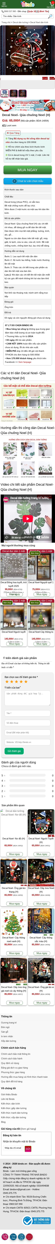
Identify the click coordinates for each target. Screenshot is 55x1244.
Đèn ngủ (5, 1027)
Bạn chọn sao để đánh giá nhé (21, 677)
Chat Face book (21, 1237)
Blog (3, 1122)
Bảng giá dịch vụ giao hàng (14, 1067)
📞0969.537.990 (9, 11)
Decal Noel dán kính (39, 22)
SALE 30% (29, 1237)
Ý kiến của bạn (13, 687)
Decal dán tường (20, 22)
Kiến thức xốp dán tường (13, 1117)
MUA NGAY (28, 170)
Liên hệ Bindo (8, 1099)
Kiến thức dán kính (10, 1103)
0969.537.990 (15, 1204)
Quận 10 (32, 11)
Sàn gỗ (4, 1031)
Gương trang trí (9, 1022)
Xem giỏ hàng (28, 1129)
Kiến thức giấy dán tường (13, 1108)
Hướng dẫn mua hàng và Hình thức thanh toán (24, 1077)
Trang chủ (6, 22)
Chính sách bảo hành (11, 1058)
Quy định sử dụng (10, 1063)
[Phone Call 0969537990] (5, 1237)
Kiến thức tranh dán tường (14, 1112)
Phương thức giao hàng (13, 1072)
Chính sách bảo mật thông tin (15, 1054)
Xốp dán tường (8, 1041)
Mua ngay (14, 594)
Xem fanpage (24, 362)
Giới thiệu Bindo (9, 1094)
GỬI (28, 1149)
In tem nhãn (7, 1036)
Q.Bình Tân (43, 11)
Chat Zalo (13, 1237)
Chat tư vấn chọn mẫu (28, 181)
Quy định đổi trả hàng (11, 1081)
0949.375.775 (9, 1193)
